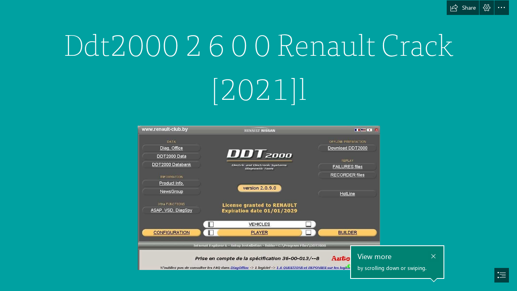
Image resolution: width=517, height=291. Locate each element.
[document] (258, 145)
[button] (463, 7)
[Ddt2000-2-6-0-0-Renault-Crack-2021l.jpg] (258, 197)
